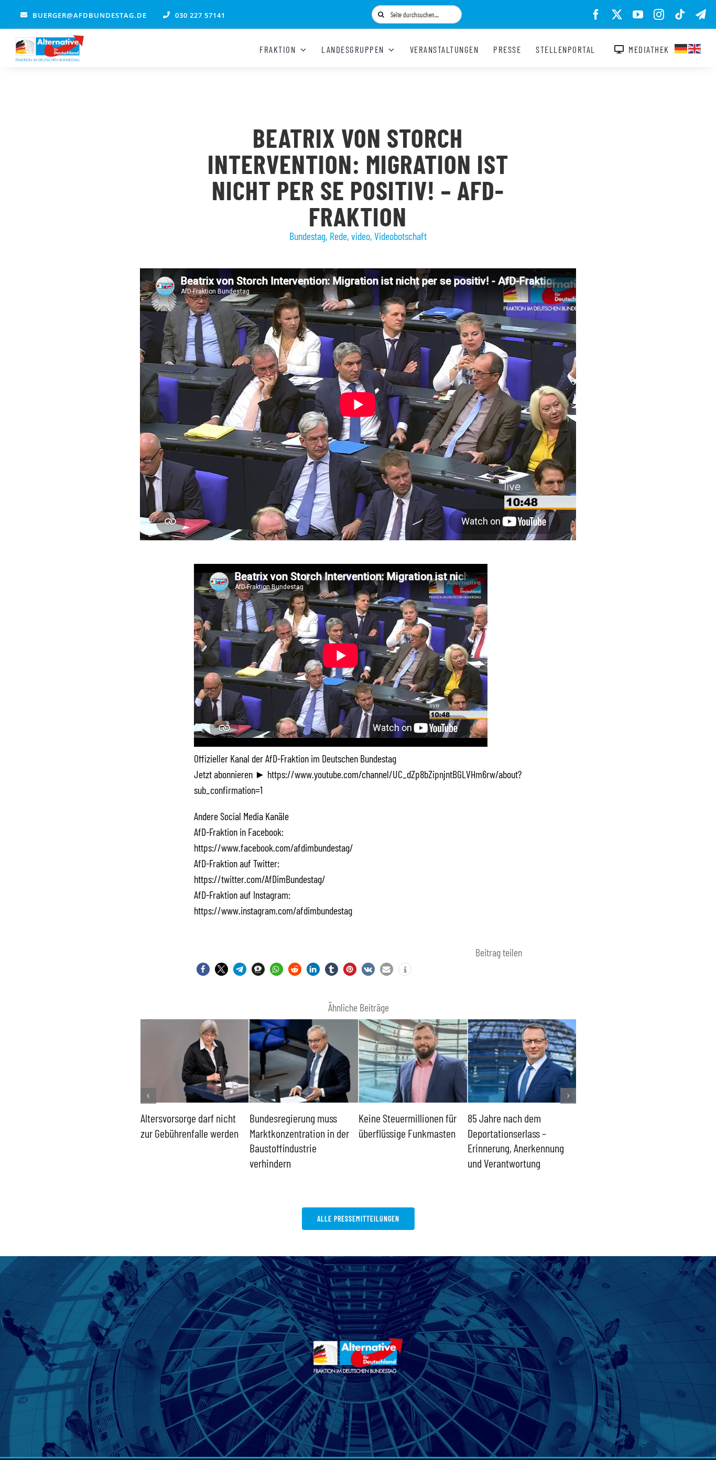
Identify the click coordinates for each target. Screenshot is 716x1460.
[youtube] (638, 14)
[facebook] (596, 14)
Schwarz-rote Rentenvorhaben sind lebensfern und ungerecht (517, 1132)
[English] (695, 47)
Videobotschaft (400, 236)
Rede (338, 236)
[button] (203, 969)
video (360, 236)
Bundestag (307, 236)
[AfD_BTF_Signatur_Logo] (50, 40)
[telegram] (701, 14)
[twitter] (617, 14)
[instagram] (659, 14)
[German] (681, 47)
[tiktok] (680, 14)
